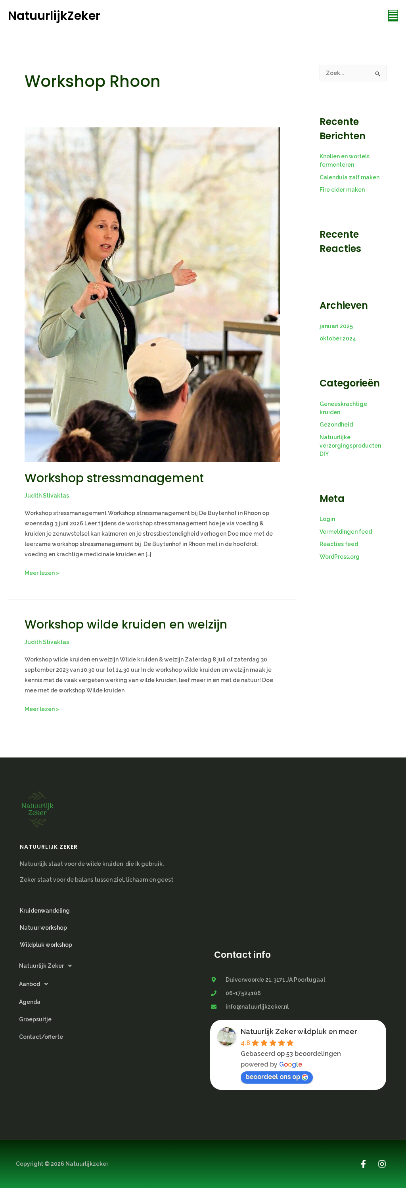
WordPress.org (340, 557)
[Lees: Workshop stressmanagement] (152, 294)
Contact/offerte (41, 1037)
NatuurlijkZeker (54, 15)
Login (327, 519)
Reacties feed (339, 544)
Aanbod (29, 984)
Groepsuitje (35, 1019)
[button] (393, 15)
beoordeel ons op (272, 1076)
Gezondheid (336, 424)
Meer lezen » (42, 572)
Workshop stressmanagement (114, 477)
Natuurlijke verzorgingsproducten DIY (350, 445)
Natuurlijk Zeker (41, 966)
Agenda (29, 1002)
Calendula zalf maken (349, 177)
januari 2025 (336, 326)
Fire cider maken (342, 189)
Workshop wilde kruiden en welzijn (126, 624)
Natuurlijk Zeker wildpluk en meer (299, 1031)
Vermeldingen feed (346, 532)
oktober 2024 (338, 338)
